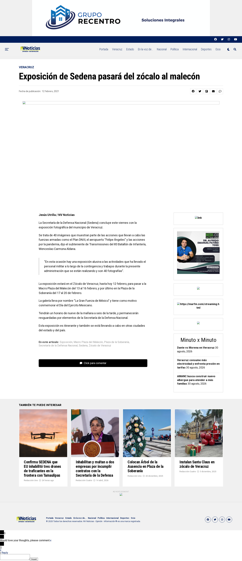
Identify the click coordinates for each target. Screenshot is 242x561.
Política (175, 49)
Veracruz (117, 49)
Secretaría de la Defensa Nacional (58, 345)
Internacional (190, 49)
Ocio (218, 49)
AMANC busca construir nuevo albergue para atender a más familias (196, 380)
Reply (4, 552)
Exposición (66, 342)
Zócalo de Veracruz (100, 345)
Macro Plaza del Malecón (88, 342)
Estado (130, 49)
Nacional (162, 49)
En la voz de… (145, 49)
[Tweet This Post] (200, 91)
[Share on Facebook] (193, 91)
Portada (103, 49)
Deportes (206, 49)
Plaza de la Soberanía (116, 342)
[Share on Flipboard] (207, 91)
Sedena (83, 345)
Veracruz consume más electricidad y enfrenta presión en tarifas (198, 364)
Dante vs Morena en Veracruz (196, 347)
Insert (34, 559)
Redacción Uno (31, 480)
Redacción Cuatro (84, 480)
